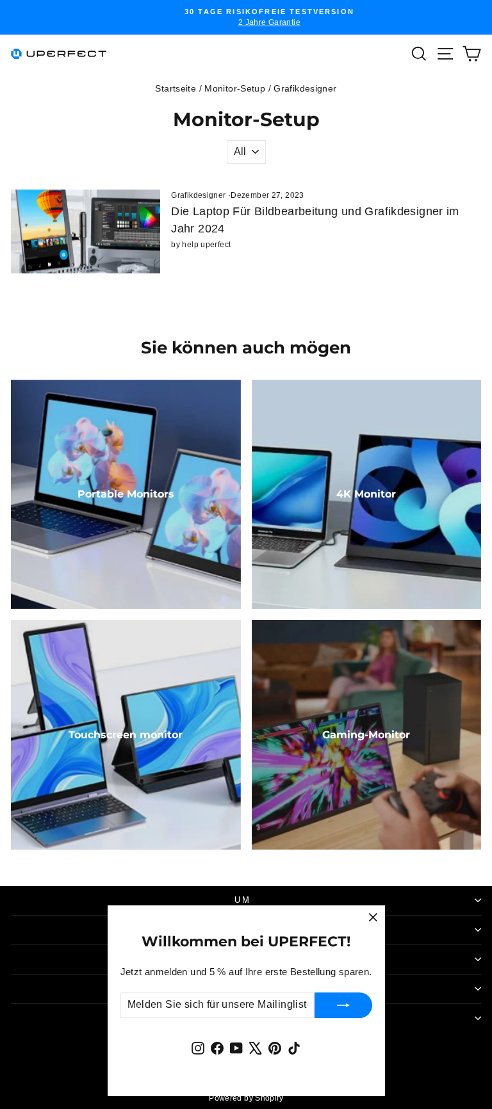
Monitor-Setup (234, 88)
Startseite (175, 88)
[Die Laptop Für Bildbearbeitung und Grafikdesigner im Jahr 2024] (85, 231)
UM (242, 900)
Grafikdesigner (198, 195)
